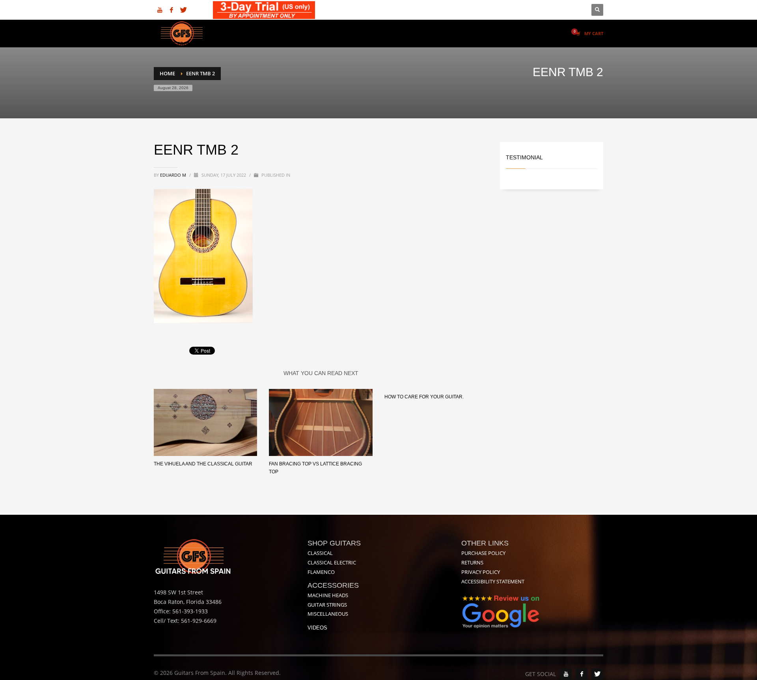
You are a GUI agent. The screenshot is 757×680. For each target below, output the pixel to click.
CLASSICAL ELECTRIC (332, 562)
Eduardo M (173, 175)
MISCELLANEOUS (328, 613)
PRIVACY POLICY (480, 571)
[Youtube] (160, 10)
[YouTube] (566, 674)
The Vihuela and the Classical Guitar (203, 464)
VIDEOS (317, 628)
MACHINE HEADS (328, 595)
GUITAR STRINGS (327, 604)
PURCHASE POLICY (483, 553)
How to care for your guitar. (424, 397)
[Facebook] (171, 10)
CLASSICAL (320, 553)
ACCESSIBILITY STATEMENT (492, 581)
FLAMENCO (321, 571)
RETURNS (472, 562)
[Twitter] (183, 10)
